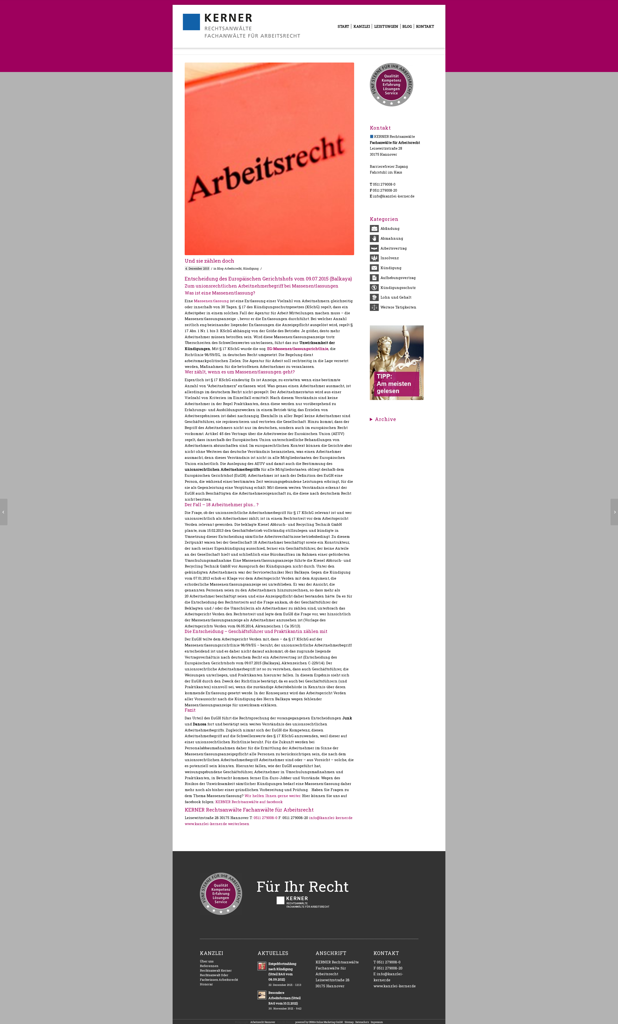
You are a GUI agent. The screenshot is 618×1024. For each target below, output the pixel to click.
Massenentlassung (211, 300)
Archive (385, 419)
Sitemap (349, 1022)
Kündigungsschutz (398, 287)
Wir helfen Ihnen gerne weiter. (273, 795)
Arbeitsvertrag (393, 248)
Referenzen (209, 966)
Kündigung (251, 268)
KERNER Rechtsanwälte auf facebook (249, 801)
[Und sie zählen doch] (269, 159)
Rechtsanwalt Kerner (216, 970)
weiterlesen (238, 823)
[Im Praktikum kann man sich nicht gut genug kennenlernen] (3, 512)
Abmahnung (391, 238)
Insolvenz (389, 257)
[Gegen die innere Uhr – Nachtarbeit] (614, 512)
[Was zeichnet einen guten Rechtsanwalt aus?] (397, 398)
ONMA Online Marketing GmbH (326, 1022)
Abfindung (390, 228)
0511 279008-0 (265, 817)
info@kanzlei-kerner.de (330, 817)
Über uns (207, 961)
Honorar (206, 984)
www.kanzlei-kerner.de (206, 823)
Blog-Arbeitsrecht (229, 268)
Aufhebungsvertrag (398, 277)
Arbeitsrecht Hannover (262, 1022)
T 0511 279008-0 (386, 962)
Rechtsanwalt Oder (214, 975)
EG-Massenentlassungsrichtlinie (297, 348)
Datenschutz (362, 1022)
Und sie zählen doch (209, 260)
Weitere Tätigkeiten (398, 307)
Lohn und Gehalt (395, 297)
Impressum (377, 1022)
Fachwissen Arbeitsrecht (219, 979)
